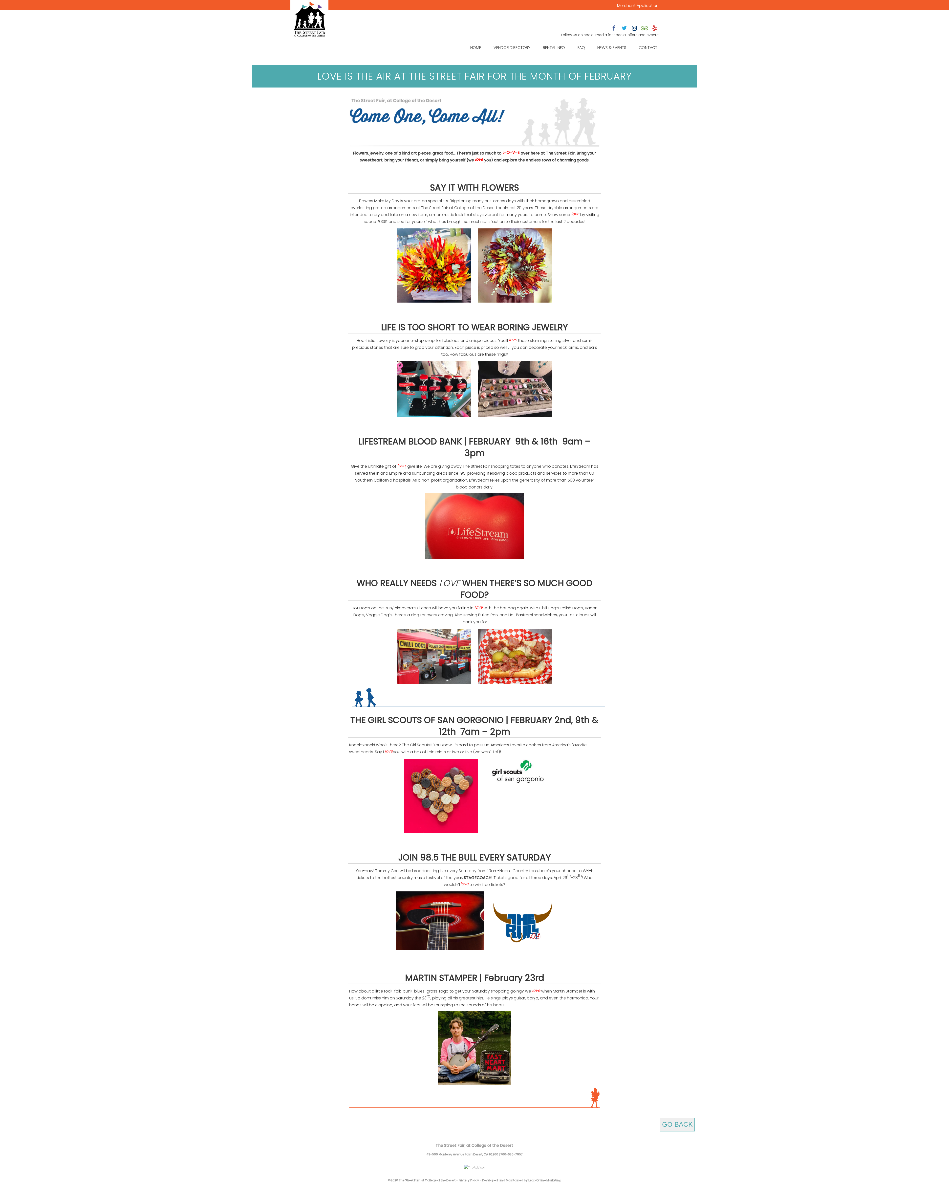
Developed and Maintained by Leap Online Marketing (521, 1180)
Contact (648, 47)
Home (475, 47)
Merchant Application (638, 5)
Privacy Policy (469, 1180)
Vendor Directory (512, 47)
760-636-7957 (511, 1154)
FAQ (581, 47)
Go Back (677, 1124)
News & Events (611, 47)
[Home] (309, 20)
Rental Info (554, 47)
